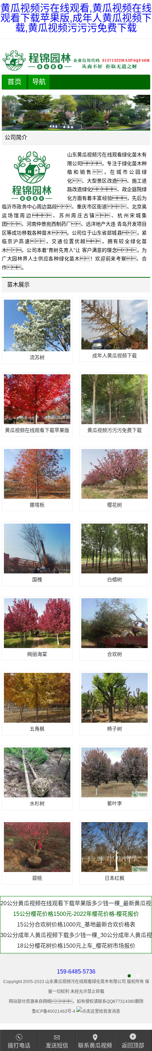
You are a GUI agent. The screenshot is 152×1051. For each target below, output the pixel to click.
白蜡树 (114, 579)
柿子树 (114, 729)
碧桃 (37, 878)
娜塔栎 (37, 505)
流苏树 (37, 357)
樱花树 (114, 505)
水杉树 (37, 803)
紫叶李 (114, 803)
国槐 (37, 579)
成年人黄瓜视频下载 (114, 355)
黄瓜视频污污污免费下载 (114, 430)
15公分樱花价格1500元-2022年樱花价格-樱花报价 (76, 903)
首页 (14, 82)
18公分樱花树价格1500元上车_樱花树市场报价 (76, 935)
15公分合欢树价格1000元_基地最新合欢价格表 (76, 914)
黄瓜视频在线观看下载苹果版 (37, 430)
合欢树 (114, 654)
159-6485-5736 (76, 972)
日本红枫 (114, 878)
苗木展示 (18, 285)
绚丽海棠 (37, 654)
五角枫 (37, 729)
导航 (39, 82)
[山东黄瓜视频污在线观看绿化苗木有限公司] (76, 60)
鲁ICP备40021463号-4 (53, 1011)
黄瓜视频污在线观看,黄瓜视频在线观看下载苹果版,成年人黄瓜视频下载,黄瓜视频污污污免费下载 (76, 18)
